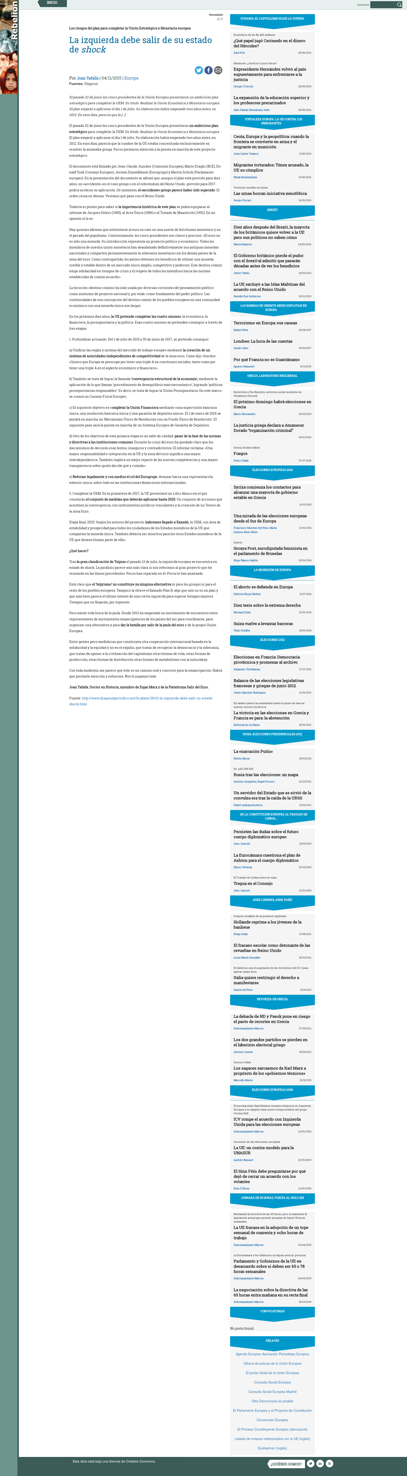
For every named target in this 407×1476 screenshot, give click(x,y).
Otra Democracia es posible (272, 1401)
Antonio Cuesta (243, 1052)
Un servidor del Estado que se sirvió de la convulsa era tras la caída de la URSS (272, 795)
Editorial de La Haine (247, 724)
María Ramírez (243, 244)
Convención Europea (272, 1419)
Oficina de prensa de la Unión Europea (272, 1363)
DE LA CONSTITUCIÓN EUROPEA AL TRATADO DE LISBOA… (273, 816)
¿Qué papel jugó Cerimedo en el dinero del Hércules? (269, 43)
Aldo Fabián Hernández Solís (252, 110)
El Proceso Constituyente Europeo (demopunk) (272, 1429)
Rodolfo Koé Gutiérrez (247, 296)
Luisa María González (247, 957)
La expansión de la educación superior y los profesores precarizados (271, 100)
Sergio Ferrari (242, 200)
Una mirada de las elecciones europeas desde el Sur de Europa (270, 518)
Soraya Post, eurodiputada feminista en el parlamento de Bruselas (271, 550)
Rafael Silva (241, 330)
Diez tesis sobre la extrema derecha (267, 605)
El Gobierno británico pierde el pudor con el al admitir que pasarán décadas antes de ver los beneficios (269, 261)
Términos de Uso (169, 1461)
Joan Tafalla (88, 78)
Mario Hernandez (244, 414)
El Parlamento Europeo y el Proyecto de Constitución (272, 1410)
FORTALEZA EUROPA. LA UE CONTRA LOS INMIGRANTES (273, 121)
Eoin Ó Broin (241, 1188)
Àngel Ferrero (266, 781)
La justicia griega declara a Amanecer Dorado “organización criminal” (269, 427)
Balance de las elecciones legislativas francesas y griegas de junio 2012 (269, 683)
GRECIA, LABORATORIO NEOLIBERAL (272, 375)
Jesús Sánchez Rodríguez (250, 692)
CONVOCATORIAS (272, 1311)
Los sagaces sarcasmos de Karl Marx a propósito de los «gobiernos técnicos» (270, 1070)
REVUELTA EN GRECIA (272, 999)
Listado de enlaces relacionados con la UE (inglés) (272, 1438)
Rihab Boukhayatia (245, 177)
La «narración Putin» (253, 751)
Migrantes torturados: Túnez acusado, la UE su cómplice (271, 167)
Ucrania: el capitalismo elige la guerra (272, 18)
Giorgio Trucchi (243, 86)
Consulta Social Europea (272, 1382)
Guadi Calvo (241, 348)
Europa (131, 78)
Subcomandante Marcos (249, 1028)
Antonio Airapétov (245, 781)
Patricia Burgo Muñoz (247, 594)
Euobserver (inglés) (272, 1448)
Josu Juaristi (242, 843)
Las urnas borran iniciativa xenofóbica (270, 193)
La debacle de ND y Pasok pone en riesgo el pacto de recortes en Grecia (272, 1019)
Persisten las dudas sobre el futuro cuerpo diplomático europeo (266, 834)
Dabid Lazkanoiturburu (248, 805)
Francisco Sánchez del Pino (251, 527)
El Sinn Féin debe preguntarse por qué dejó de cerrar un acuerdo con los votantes (270, 1176)
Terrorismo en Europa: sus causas (265, 322)
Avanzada (363, 4)
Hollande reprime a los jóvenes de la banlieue (267, 924)
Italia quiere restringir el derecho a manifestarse (266, 980)
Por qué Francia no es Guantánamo (267, 359)
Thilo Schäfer (242, 630)
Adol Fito (239, 52)
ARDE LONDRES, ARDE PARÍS (272, 900)
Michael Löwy (242, 612)
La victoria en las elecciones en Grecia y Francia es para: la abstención (271, 715)
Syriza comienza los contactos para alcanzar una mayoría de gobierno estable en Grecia (267, 492)
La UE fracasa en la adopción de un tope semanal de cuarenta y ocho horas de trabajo (271, 1232)
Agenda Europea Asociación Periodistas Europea (272, 1354)
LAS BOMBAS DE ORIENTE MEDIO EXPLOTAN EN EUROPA (273, 307)
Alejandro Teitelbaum (247, 669)
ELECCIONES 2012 (272, 640)
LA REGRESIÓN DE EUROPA (272, 570)
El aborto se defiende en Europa (263, 587)
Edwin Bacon (242, 758)
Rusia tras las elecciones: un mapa (266, 774)
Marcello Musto (243, 1080)
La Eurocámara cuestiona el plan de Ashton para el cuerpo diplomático (267, 857)
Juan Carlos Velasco (246, 153)
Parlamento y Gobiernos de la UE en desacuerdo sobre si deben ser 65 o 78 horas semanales (269, 1266)
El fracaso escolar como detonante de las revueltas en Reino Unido (272, 948)
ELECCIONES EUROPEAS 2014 (272, 470)
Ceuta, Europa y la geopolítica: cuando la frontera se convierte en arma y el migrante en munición (271, 141)
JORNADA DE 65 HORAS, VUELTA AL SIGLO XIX (272, 1197)
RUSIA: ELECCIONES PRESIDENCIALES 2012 (272, 734)
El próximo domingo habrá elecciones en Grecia (272, 404)
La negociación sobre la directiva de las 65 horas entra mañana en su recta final (271, 1292)
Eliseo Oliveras (243, 867)
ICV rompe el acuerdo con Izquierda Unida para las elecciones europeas (267, 1121)
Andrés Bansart (243, 1160)
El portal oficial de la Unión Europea (272, 1372)
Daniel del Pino (243, 989)
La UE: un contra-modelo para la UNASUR (264, 1150)
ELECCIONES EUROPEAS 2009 (272, 1089)
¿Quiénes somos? (286, 1464)
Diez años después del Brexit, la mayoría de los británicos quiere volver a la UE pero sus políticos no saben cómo (271, 232)
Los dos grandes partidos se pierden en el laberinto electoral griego (271, 1042)
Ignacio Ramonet (244, 366)
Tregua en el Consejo (253, 883)
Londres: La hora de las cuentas (263, 341)
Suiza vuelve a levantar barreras (263, 623)
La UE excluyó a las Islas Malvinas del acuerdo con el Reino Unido (269, 286)
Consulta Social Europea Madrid (272, 1391)
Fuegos (241, 453)
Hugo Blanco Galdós (246, 560)
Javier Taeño (241, 273)
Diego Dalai (241, 934)
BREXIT (272, 210)
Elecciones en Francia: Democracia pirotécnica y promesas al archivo (267, 659)
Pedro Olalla (241, 460)
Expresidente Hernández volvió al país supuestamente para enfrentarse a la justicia (270, 74)
